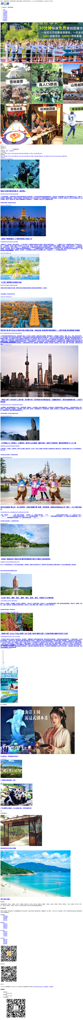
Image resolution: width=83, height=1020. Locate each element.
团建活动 (5, 926)
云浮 (34, 153)
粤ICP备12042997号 (38, 986)
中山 (11, 153)
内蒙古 (32, 156)
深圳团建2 (5, 916)
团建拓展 (5, 940)
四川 (30, 156)
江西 (20, 156)
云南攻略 (5, 934)
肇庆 (27, 153)
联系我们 (5, 20)
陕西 (16, 156)
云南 (23, 156)
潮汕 (37, 153)
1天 (3, 158)
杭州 (59, 156)
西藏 (40, 156)
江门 (30, 153)
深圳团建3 (5, 917)
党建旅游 (5, 15)
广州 (4, 153)
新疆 (47, 156)
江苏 (11, 156)
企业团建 (5, 12)
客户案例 (5, 17)
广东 (4, 156)
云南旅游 (5, 935)
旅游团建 (5, 933)
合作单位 (3, 938)
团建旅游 (5, 943)
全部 (2, 153)
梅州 (39, 153)
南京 (61, 156)
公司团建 (5, 942)
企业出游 (5, 16)
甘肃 (35, 156)
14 (3, 661)
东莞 (9, 153)
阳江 (32, 153)
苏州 (56, 156)
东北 (49, 156)
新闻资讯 (5, 19)
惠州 (23, 153)
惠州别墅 (5, 931)
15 (3, 663)
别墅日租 (5, 920)
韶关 (18, 153)
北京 (13, 156)
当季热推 (5, 11)
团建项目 (5, 13)
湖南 (63, 156)
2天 (5, 158)
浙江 (18, 156)
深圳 (20, 153)
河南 (52, 156)
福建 (6, 156)
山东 (45, 156)
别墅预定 (5, 918)
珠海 (13, 153)
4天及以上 (10, 158)
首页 (4, 9)
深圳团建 (3, 914)
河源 (25, 153)
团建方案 (5, 939)
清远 (16, 153)
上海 (54, 156)
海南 (27, 156)
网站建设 (46, 986)
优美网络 (51, 986)
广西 (9, 156)
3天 (7, 158)
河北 (42, 156)
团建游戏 (3, 922)
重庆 (38, 156)
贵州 (25, 156)
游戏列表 (5, 923)
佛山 (6, 153)
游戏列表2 (5, 925)
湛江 (41, 153)
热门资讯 (3, 930)
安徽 (66, 156)
